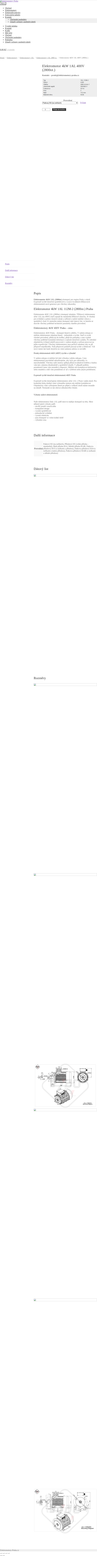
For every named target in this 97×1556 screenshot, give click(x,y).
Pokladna (9, 40)
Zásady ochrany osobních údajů (22, 22)
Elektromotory (11, 10)
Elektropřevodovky (12, 13)
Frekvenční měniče (12, 15)
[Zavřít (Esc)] (9, 1553)
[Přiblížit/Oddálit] (1, 1553)
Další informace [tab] (11, 270)
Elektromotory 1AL (27, 58)
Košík (7, 31)
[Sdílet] (6, 1553)
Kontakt (8, 17)
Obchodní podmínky (18, 19)
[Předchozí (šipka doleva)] (1, 1555)
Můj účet (8, 33)
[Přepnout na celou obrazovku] (4, 1553)
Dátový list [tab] (9, 277)
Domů (2, 58)
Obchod (8, 8)
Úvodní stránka (11, 26)
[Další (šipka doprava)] (4, 1555)
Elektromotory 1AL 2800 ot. (46, 58)
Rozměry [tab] (8, 283)
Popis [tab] (7, 264)
